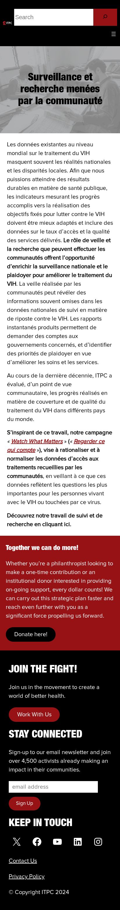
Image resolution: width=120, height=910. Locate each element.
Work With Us (34, 714)
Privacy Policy (27, 877)
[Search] (105, 17)
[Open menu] (113, 33)
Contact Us (23, 861)
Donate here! (30, 634)
